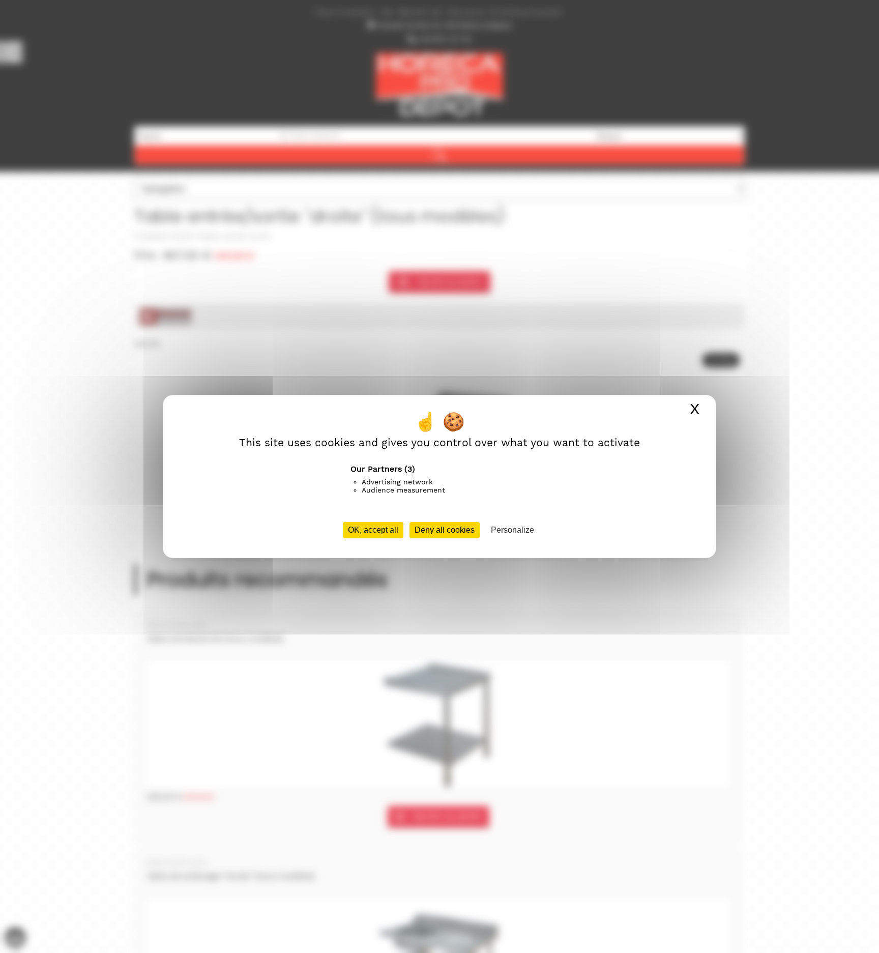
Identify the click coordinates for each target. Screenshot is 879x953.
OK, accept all (373, 530)
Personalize (512, 530)
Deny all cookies (445, 530)
